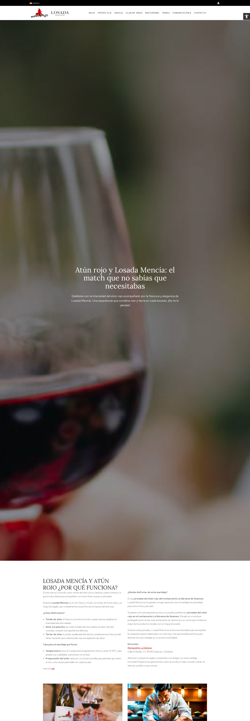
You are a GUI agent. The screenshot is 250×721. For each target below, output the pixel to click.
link (53, 668)
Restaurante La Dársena (140, 647)
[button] (246, 16)
